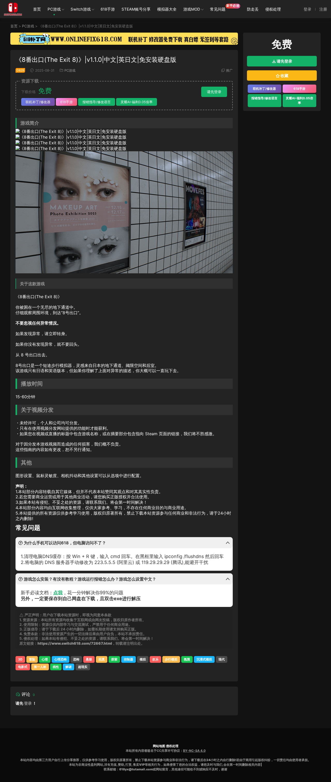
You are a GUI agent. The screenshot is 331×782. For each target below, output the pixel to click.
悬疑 (89, 659)
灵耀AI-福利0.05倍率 (137, 102)
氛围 (187, 659)
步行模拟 (171, 659)
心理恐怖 (60, 659)
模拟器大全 (167, 9)
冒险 (32, 659)
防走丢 (253, 9)
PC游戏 (54, 9)
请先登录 (214, 91)
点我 (58, 592)
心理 (45, 659)
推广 (229, 70)
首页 (37, 9)
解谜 (68, 667)
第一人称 (40, 667)
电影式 (22, 667)
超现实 (82, 667)
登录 (28, 703)
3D (20, 659)
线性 (56, 667)
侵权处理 (273, 9)
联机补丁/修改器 (38, 102)
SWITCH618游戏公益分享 (13, 9)
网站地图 (159, 746)
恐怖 (76, 659)
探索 (114, 659)
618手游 (108, 9)
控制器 (128, 659)
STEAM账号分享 (136, 9)
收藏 (284, 75)
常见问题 (224, 8)
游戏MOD (191, 9)
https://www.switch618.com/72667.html (74, 643)
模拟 (143, 659)
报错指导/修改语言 (96, 102)
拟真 (102, 659)
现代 (222, 659)
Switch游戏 (81, 9)
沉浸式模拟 (204, 659)
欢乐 (155, 659)
